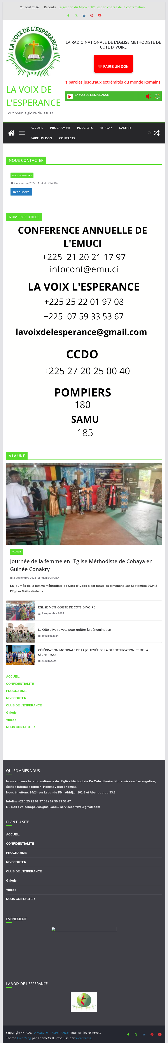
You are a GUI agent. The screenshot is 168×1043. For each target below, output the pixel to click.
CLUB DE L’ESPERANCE (24, 705)
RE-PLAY (106, 128)
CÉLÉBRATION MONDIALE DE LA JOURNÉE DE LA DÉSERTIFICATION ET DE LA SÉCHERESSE (93, 652)
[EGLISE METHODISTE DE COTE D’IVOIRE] (20, 610)
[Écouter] (70, 96)
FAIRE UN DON (41, 138)
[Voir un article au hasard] (156, 133)
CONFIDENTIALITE (20, 683)
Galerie (11, 712)
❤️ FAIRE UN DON (113, 66)
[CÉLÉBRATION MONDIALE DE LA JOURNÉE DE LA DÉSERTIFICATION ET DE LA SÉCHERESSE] (20, 655)
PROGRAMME (60, 128)
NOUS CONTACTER (22, 175)
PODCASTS (85, 128)
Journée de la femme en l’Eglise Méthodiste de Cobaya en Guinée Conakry (81, 565)
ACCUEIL (16, 551)
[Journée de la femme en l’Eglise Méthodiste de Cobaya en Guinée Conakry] (84, 504)
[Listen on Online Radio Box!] (157, 97)
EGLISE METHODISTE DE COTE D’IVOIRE (66, 607)
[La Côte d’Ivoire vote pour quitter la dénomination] (20, 633)
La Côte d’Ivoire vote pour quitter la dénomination (74, 629)
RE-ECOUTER (16, 698)
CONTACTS (67, 138)
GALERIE (125, 128)
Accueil (37, 128)
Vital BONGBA (49, 183)
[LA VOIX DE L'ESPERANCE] (11, 133)
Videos (11, 720)
